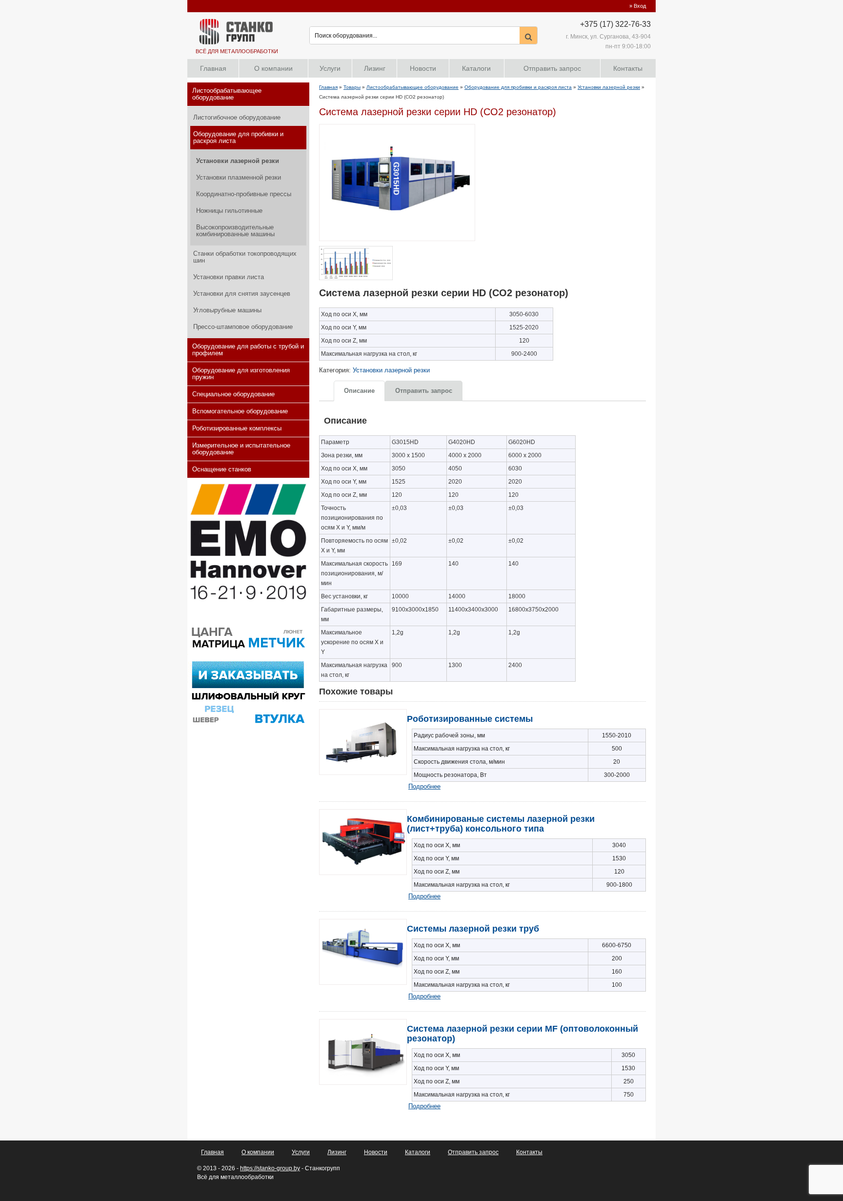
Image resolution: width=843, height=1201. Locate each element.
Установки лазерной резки (237, 160)
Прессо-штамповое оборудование (243, 326)
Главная (213, 68)
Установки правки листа (228, 277)
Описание (359, 390)
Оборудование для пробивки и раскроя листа (238, 137)
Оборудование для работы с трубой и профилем (248, 350)
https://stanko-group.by (270, 1168)
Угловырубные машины (227, 310)
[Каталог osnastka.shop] (247, 725)
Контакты (627, 68)
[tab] (359, 390)
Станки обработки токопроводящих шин (245, 257)
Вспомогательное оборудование (240, 411)
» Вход (637, 6)
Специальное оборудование (233, 394)
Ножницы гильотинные (229, 210)
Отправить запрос (552, 68)
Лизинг (374, 68)
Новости (423, 68)
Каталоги (476, 68)
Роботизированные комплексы (236, 428)
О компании (273, 68)
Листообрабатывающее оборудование (226, 94)
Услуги (330, 68)
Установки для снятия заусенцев (241, 293)
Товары (352, 87)
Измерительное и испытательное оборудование (241, 449)
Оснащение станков (221, 469)
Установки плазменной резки (238, 177)
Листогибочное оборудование (237, 117)
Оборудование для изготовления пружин (241, 373)
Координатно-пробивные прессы (243, 194)
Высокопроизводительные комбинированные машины (235, 231)
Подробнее (424, 786)
